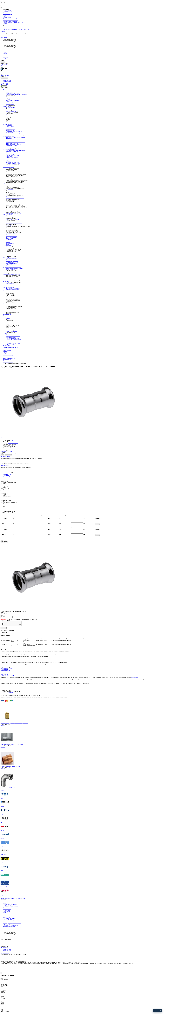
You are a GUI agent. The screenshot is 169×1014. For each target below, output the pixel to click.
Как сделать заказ (7, 12)
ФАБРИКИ (5, 351)
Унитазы (8, 318)
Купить (2, 455)
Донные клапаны (10, 344)
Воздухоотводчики (10, 159)
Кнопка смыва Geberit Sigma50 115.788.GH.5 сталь (12, 744)
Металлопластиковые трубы (12, 93)
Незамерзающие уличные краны (13, 163)
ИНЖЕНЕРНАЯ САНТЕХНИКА (10, 347)
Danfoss (5, 352)
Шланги (8, 101)
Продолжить (3, 627)
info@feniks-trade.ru (5, 75)
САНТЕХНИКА (7, 349)
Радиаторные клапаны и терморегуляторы (15, 137)
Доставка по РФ (6, 476)
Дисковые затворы (10, 126)
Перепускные (9, 161)
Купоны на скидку (7, 14)
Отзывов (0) (6, 475)
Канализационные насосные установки (15, 198)
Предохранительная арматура (10, 149)
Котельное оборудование (8, 167)
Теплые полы (6, 281)
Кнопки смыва (9, 264)
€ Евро (2, 63)
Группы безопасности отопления (13, 158)
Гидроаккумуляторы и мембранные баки (12, 267)
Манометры (8, 225)
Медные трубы (9, 92)
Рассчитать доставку (5, 456)
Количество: (3, 452)
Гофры (7, 342)
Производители (6, 911)
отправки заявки (134, 677)
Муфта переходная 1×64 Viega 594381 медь (10, 766)
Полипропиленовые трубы (12, 90)
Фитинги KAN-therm (8, 362)
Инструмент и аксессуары (9, 303)
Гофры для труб (9, 102)
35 (13, 529)
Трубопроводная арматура (9, 358)
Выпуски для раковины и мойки (13, 343)
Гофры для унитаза (10, 243)
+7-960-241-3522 (4, 84)
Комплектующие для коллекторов (13, 213)
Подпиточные (9, 156)
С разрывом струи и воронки (12, 338)
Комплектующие (9, 265)
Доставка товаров (7, 17)
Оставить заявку (7, 58)
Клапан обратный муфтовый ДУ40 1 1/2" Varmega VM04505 (14, 723)
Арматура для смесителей (11, 331)
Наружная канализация (11, 234)
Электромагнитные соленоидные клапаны (15, 150)
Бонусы (5, 23)
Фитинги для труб (7, 106)
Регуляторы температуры (11, 145)
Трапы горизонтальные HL (9, 926)
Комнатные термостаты (11, 215)
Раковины (8, 317)
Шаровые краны (9, 125)
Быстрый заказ (8, 455)
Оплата (4, 15)
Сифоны (8, 242)
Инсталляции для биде (11, 259)
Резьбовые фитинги (10, 107)
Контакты (5, 56)
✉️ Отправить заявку (8, 355)
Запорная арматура (7, 124)
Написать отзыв (4, 541)
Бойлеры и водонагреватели (9, 183)
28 (13, 523)
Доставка (5, 53)
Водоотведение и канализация (10, 233)
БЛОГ (4, 353)
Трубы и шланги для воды (9, 89)
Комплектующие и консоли (12, 271)
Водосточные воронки (11, 240)
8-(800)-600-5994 (7, 81)
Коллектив (5, 57)
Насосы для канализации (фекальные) (14, 196)
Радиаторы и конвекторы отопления (11, 274)
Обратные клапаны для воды (12, 155)
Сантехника (6, 315)
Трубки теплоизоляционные (12, 100)
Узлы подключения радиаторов (13, 139)
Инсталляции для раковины (12, 261)
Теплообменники (7, 314)
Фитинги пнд (9, 114)
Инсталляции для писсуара (12, 262)
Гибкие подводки (10, 104)
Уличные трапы (9, 239)
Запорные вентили (10, 130)
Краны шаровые (6, 924)
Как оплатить (4, 460)
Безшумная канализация (11, 237)
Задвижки (8, 127)
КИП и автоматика (7, 214)
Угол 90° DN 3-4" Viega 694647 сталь (9, 787)
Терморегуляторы (10, 283)
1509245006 (4, 518)
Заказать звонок (4, 83)
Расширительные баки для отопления (14, 268)
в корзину (3, 725)
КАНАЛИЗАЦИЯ (7, 350)
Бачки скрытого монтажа (11, 263)
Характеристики (7, 474)
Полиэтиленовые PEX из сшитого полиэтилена (16, 94)
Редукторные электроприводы (13, 288)
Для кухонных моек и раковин (13, 336)
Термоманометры (10, 221)
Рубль (6, 63)
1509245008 (4, 529)
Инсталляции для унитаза (11, 258)
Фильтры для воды (10, 154)
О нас (4, 16)
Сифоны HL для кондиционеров (10, 925)
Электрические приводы (8, 287)
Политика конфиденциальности (10, 20)
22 (13, 518)
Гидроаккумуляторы (10, 269)
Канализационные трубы (9, 920)
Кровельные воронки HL (9, 921)
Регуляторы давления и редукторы (13, 144)
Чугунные (8, 99)
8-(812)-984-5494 (7, 80)
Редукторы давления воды (12, 151)
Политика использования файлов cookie (12, 18)
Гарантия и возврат (7, 10)
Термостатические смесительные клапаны (15, 142)
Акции (4, 912)
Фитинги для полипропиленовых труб (12, 923)
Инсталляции (6, 257)
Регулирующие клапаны (11, 140)
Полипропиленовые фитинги (12, 111)
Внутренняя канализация (11, 236)
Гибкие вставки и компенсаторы (13, 162)
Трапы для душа (9, 238)
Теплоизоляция (6, 345)
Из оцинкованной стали (11, 96)
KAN (12, 440)
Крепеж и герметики (8, 290)
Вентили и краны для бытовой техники (15, 133)
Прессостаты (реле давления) (12, 219)
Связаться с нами (7, 909)
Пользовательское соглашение (10, 21)
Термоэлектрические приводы (12, 289)
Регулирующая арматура (8, 136)
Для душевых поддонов (11, 337)
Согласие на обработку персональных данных (13, 22)
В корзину (97, 518)
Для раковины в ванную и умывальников (15, 334)
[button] (3, 31)
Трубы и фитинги (7, 359)
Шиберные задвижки (10, 129)
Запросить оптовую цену (6, 451)
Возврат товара (6, 910)
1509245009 (4, 534)
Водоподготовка (7, 245)
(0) (1, 437)
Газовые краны (9, 132)
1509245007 (4, 523)
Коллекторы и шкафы (8, 202)
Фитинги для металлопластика (13, 115)
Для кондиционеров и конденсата (13, 339)
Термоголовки (9, 138)
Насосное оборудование (8, 189)
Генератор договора (7, 11)
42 (13, 534)
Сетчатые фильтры (7, 919)
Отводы (7, 244)
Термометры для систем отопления (14, 223)
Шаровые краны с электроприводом (14, 131)
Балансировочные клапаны (12, 143)
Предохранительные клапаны (12, 157)
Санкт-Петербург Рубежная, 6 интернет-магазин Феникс (16, 29)
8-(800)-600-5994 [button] (4, 947)
